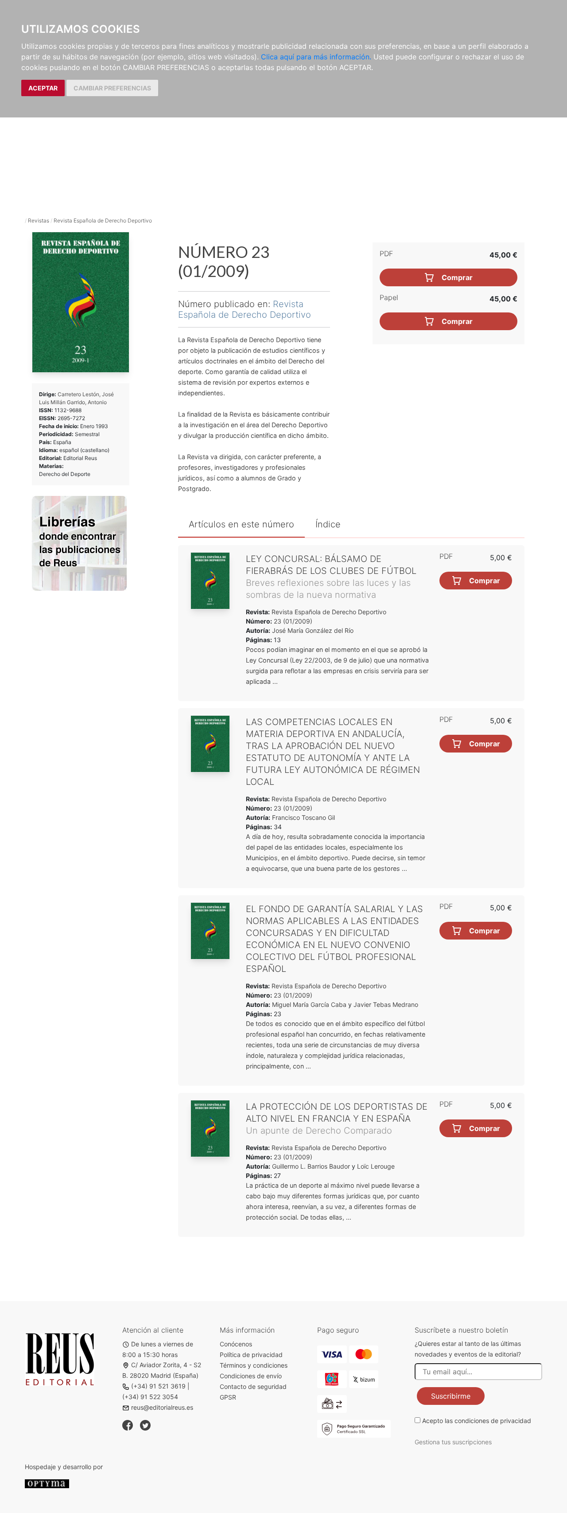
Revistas (38, 220)
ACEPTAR (43, 88)
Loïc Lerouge (376, 1166)
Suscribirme (450, 1396)
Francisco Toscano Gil (303, 817)
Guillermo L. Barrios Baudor (311, 1166)
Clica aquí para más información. (316, 56)
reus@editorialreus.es (162, 1407)
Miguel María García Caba (309, 1004)
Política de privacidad (251, 1354)
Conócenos (236, 1344)
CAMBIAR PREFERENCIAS (112, 88)
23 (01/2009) (292, 621)
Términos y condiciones (253, 1365)
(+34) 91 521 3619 (158, 1386)
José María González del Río (312, 630)
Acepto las (476, 1420)
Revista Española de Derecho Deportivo (103, 220)
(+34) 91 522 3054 (150, 1396)
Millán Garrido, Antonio (78, 402)
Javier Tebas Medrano (385, 1004)
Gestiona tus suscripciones (453, 1442)
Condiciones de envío (251, 1376)
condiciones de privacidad (492, 1420)
